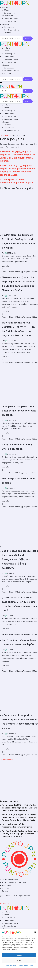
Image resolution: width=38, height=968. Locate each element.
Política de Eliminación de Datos (14, 882)
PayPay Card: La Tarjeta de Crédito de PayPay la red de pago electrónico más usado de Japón (20, 833)
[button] (35, 932)
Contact (5, 891)
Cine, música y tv (10, 21)
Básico (6, 10)
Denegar (19, 960)
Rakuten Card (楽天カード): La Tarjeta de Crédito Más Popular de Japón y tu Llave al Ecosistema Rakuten (19, 808)
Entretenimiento (8, 16)
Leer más (5, 266)
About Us (5, 888)
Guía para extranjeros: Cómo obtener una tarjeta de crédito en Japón (19, 410)
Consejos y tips (9, 13)
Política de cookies (10, 965)
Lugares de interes (11, 18)
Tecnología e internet (11, 30)
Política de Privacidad (23, 965)
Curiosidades (9, 27)
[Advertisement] (19, 211)
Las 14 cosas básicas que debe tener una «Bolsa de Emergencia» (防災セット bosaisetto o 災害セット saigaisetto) (20, 559)
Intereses (5, 24)
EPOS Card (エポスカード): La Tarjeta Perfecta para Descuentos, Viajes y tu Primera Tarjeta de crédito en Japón (19, 817)
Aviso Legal (6, 885)
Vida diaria (6, 7)
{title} (31, 965)
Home (2, 135)
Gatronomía (8, 33)
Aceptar (19, 955)
